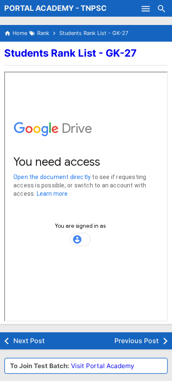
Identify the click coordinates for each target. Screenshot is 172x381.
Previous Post (136, 340)
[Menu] (145, 8)
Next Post (29, 340)
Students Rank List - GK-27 (70, 53)
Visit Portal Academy (102, 366)
